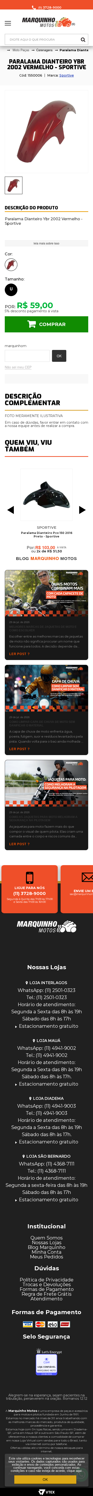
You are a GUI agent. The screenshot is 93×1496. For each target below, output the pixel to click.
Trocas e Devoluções (46, 1284)
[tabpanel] (46, 131)
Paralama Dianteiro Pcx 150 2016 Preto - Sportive (46, 534)
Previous (9, 510)
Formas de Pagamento (47, 1289)
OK (45, 1480)
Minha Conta (46, 1252)
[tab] (13, 185)
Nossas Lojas (47, 1242)
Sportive (66, 75)
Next (83, 510)
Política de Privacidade (46, 1279)
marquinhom (15, 346)
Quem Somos (47, 1237)
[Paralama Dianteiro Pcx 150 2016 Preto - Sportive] (46, 495)
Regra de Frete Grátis (46, 1294)
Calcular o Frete (27, 356)
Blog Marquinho (46, 1247)
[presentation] (13, 185)
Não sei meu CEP (18, 367)
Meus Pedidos (46, 1256)
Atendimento (46, 1298)
